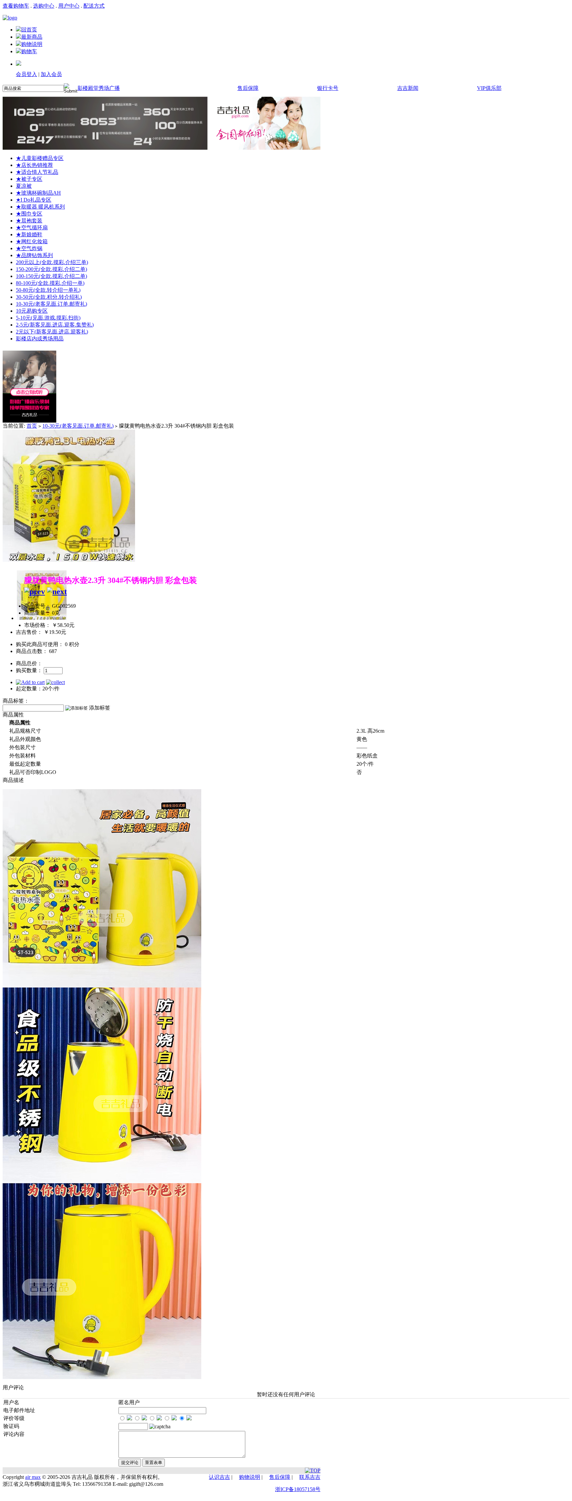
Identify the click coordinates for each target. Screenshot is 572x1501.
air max (33, 1477)
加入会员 (51, 74)
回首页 (29, 29)
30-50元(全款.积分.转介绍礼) (49, 297)
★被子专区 (29, 179)
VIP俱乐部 (489, 88)
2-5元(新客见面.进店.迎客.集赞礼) (55, 324)
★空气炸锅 (29, 248)
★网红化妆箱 (32, 241)
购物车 (29, 51)
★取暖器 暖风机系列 (40, 207)
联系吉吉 (309, 1477)
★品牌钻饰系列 (34, 255)
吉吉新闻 (407, 88)
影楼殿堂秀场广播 (98, 88)
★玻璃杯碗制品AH (38, 193)
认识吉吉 (219, 1477)
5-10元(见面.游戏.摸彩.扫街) (48, 318)
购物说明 (31, 44)
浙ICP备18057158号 (297, 1489)
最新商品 (31, 37)
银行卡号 (327, 88)
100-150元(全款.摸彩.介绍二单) (51, 276)
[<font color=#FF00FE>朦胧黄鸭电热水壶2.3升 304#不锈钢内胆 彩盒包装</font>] (69, 560)
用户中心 (68, 6)
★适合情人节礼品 (37, 172)
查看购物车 (16, 6)
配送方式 (94, 6)
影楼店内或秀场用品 (40, 338)
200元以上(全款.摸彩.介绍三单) (52, 262)
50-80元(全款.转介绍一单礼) (48, 290)
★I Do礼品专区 (33, 200)
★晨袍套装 (29, 220)
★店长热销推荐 (34, 165)
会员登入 (26, 74)
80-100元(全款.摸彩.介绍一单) (50, 283)
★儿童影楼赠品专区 (40, 158)
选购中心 (43, 6)
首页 (31, 426)
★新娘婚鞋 (29, 234)
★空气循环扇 (32, 227)
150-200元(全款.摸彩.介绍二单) (51, 269)
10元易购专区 (32, 311)
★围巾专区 (29, 213)
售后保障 (248, 88)
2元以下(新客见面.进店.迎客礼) (52, 331)
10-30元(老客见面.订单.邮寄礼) (51, 304)
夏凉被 (24, 186)
